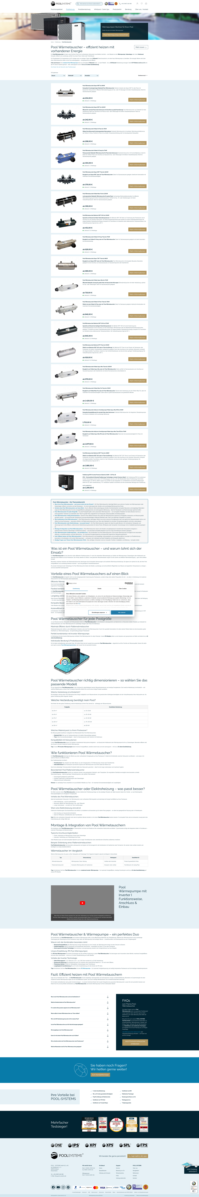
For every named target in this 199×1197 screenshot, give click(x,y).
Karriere (135, 1178)
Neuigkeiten (136, 1170)
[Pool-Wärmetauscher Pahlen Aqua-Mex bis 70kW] (66, 288)
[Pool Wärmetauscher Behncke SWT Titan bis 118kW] (66, 461)
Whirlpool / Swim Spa (101, 9)
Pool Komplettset (56, 9)
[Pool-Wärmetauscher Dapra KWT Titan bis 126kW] (66, 180)
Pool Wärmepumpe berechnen (115, 35)
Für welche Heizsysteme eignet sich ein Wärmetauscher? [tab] (65, 1007)
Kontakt (135, 1175)
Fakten (114, 1192)
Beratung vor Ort (120, 1170)
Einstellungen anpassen (98, 612)
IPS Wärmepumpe (85, 968)
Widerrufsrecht (94, 1192)
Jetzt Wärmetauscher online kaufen (131, 1031)
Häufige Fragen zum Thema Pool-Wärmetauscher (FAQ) (70, 540)
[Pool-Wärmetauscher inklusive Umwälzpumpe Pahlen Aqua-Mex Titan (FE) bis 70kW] (66, 439)
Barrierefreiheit (108, 1192)
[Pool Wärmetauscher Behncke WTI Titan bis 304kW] (66, 353)
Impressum (84, 1192)
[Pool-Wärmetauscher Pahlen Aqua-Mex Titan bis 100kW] (66, 374)
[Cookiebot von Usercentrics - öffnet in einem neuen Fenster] (126, 583)
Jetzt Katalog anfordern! (192, 1170)
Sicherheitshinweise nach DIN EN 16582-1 (125, 1192)
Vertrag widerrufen (121, 1178)
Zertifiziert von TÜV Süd (99, 1100)
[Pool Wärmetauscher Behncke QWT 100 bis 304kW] (66, 223)
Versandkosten (132, 1195)
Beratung (128, 9)
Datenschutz (101, 1192)
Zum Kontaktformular (100, 1075)
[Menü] (196, 1182)
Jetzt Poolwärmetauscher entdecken (135, 1042)
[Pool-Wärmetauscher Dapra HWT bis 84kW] (66, 93)
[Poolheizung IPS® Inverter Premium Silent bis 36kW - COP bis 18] (66, 482)
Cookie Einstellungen (76, 1192)
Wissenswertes (120, 1173)
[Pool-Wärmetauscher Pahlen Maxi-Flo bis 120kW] (66, 201)
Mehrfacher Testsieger (128, 1094)
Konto (100, 1168)
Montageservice (126, 1100)
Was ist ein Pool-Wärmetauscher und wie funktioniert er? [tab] (65, 996)
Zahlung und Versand (104, 1173)
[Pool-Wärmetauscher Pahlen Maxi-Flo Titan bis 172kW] (66, 396)
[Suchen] (78, 3)
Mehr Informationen (137, 100)
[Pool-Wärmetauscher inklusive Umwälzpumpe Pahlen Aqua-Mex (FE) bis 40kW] (66, 417)
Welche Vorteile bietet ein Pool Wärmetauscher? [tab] (63, 1002)
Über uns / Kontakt (141, 9)
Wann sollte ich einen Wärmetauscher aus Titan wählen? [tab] (65, 1013)
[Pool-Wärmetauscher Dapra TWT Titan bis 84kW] (66, 266)
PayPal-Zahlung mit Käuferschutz (101, 1097)
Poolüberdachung (84, 9)
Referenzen (136, 1173)
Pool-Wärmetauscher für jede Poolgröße (66, 511)
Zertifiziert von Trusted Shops (100, 1102)
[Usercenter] (137, 3)
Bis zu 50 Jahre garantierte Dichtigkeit (102, 1094)
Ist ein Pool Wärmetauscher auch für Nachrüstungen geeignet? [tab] (67, 1024)
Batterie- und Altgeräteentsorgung (141, 1192)
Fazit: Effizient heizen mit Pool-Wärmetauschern (68, 536)
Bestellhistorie (102, 1170)
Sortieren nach (142, 75)
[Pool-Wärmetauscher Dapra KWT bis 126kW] (66, 115)
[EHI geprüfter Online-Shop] (116, 3)
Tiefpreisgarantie (126, 1102)
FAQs (117, 1175)
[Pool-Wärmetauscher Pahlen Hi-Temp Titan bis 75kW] (66, 244)
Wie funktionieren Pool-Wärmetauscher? (66, 519)
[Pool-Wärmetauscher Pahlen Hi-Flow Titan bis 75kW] (66, 309)
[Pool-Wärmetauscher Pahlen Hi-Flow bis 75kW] (66, 136)
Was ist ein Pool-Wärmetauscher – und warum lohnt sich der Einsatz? (74, 504)
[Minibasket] (146, 3)
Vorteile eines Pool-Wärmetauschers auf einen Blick (69, 508)
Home (52, 42)
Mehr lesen (140, 47)
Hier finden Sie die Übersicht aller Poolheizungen (63, 67)
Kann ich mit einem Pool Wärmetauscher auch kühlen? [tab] (65, 1035)
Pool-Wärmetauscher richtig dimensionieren (67, 515)
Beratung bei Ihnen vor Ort (129, 1097)
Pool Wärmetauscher (67, 42)
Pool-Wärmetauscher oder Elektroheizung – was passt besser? (72, 523)
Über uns (135, 1168)
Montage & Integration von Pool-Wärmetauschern (69, 528)
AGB (89, 1192)
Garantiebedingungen (144, 1195)
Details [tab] (99, 588)
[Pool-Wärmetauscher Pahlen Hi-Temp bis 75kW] (66, 158)
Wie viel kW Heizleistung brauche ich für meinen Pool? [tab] (65, 1019)
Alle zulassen (121, 612)
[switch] (193, 1191)
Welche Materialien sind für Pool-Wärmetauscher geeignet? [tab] (66, 1046)
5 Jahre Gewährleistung (99, 1091)
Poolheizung (70, 9)
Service (118, 1168)
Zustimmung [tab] (76, 588)
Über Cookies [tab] (123, 588)
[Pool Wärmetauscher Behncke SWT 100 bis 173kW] (66, 331)
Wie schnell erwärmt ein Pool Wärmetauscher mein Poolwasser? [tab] (67, 1041)
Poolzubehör (117, 9)
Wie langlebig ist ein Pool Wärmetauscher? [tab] (62, 1030)
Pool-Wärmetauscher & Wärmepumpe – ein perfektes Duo (71, 532)
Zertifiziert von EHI (127, 1091)
